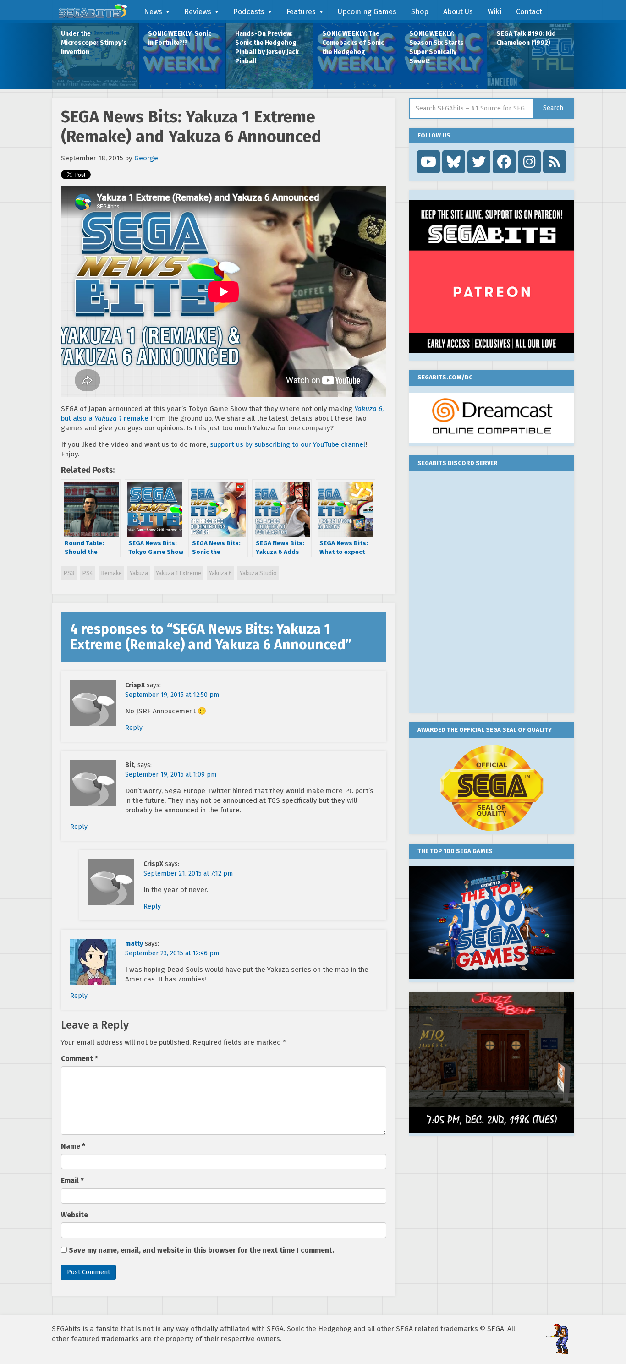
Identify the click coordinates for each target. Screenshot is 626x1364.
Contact (529, 11)
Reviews (197, 11)
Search (553, 108)
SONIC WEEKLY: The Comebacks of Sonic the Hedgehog (353, 43)
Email (72, 1181)
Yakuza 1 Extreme (178, 573)
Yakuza (139, 573)
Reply (134, 728)
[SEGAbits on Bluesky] (453, 161)
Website (74, 1215)
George (146, 158)
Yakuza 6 (220, 573)
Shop (419, 11)
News (153, 11)
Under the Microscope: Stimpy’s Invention (94, 43)
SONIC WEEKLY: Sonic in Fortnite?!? (179, 38)
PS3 (68, 573)
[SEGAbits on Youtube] (428, 161)
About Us (458, 11)
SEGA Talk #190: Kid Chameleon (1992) (526, 38)
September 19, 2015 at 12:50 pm (172, 695)
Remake (111, 573)
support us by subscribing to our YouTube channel (286, 444)
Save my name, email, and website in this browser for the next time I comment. (201, 1250)
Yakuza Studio (258, 573)
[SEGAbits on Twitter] (478, 161)
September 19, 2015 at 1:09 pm (170, 774)
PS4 (87, 573)
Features (301, 11)
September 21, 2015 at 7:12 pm (188, 873)
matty (134, 944)
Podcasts (248, 11)
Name (73, 1146)
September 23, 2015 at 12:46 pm (172, 953)
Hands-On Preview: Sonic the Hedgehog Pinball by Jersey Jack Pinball (267, 47)
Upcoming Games (367, 11)
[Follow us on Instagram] (529, 161)
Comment (79, 1059)
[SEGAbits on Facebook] (504, 161)
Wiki (494, 11)
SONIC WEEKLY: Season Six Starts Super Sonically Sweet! (436, 47)
